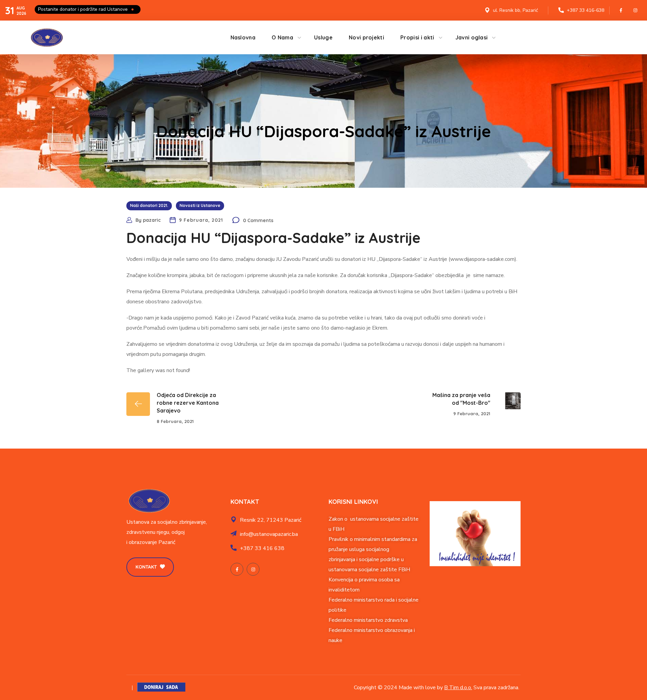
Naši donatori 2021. (149, 205)
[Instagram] (635, 10)
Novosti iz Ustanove (200, 205)
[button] (150, 567)
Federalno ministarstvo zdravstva (368, 620)
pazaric (152, 220)
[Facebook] (621, 10)
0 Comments (258, 220)
